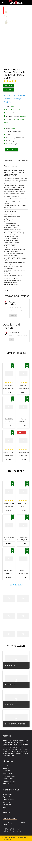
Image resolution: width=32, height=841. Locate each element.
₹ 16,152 (8, 459)
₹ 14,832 (8, 510)
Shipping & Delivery (8, 797)
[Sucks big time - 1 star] (10, 307)
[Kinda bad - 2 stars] (13, 307)
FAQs (4, 809)
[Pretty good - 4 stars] (18, 307)
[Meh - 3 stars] (15, 307)
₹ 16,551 (23, 425)
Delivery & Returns (8, 778)
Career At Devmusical (9, 776)
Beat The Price (7, 771)
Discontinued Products (9, 781)
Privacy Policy (6, 768)
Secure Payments (8, 794)
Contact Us (6, 766)
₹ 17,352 (8, 577)
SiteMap (5, 807)
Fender (13, 128)
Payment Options (7, 773)
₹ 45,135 (23, 459)
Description (9, 161)
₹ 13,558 (8, 544)
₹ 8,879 (9, 392)
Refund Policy (23, 161)
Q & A (22, 290)
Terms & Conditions (8, 799)
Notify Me (12, 150)
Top (16, 584)
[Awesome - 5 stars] (20, 307)
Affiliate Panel (6, 812)
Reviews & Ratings (10, 290)
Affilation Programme (8, 783)
